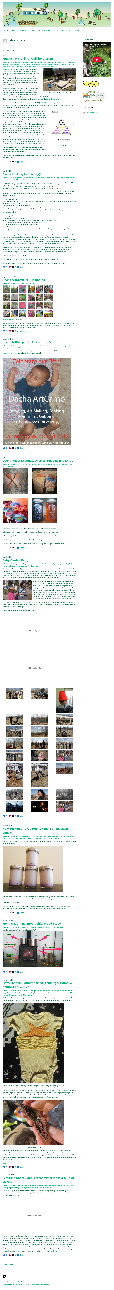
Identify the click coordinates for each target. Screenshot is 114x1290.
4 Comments (27, 995)
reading (16, 1188)
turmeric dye (15, 995)
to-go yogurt (38, 838)
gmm (68, 64)
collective (34, 64)
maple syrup (50, 464)
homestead (6, 66)
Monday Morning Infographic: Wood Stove (32, 923)
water (32, 1188)
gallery (63, 64)
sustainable (70, 178)
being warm (34, 1185)
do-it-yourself (38, 836)
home (6, 30)
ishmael (54, 1185)
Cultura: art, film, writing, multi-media (26, 62)
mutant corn (20, 66)
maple (5, 838)
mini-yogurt (23, 838)
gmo (72, 64)
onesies (58, 464)
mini (17, 838)
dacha (5, 566)
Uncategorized (17, 178)
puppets (64, 464)
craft (14, 283)
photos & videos (44, 30)
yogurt (45, 838)
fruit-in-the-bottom (54, 836)
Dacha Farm (24, 30)
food (49, 62)
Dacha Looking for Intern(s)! (22, 174)
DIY (41, 62)
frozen (41, 1185)
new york (28, 66)
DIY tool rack (58, 30)
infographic (33, 927)
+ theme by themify (23, 1284)
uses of (39, 927)
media (53, 178)
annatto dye (32, 991)
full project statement (53, 99)
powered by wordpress (10, 1284)
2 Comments (8, 466)
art (73, 62)
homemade (33, 464)
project (34, 66)
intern (48, 178)
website (56, 536)
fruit (45, 836)
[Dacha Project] (57, 25)
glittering (47, 1185)
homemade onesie (66, 991)
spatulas (71, 464)
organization (60, 178)
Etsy (65, 540)
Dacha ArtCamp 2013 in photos (24, 280)
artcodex (10, 64)
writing (24, 1185)
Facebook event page (10, 353)
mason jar (11, 838)
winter (15, 927)
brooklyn (17, 64)
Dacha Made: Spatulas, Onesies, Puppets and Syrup (38, 460)
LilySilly (26, 540)
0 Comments (50, 66)
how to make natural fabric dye (22, 993)
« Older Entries (8, 1264)
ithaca (13, 66)
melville (60, 1185)
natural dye (48, 993)
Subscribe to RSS (92, 113)
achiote (24, 991)
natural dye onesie (58, 993)
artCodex (46, 103)
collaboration (25, 64)
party (14, 348)
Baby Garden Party (15, 560)
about (14, 30)
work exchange (8, 180)
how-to (72, 836)
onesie (8, 995)
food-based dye (53, 991)
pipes (11, 1188)
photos (30, 838)
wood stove (24, 836)
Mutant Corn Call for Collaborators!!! (28, 58)
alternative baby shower (52, 564)
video (23, 564)
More (63, 909)
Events (22, 283)
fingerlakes (56, 64)
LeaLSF (7, 62)
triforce (40, 66)
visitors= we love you (60, 346)
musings (67, 1185)
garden (53, 62)
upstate (26, 1188)
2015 (60, 62)
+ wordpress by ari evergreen (39, 1284)
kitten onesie (38, 993)
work (25, 566)
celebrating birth (67, 564)
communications (31, 178)
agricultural (67, 62)
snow (21, 1188)
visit (33, 30)
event (45, 62)
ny (7, 1188)
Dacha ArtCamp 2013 (8, 319)
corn (40, 64)
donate (69, 30)
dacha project (47, 64)
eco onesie (44, 991)
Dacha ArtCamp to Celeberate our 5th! (29, 342)
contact (77, 30)
